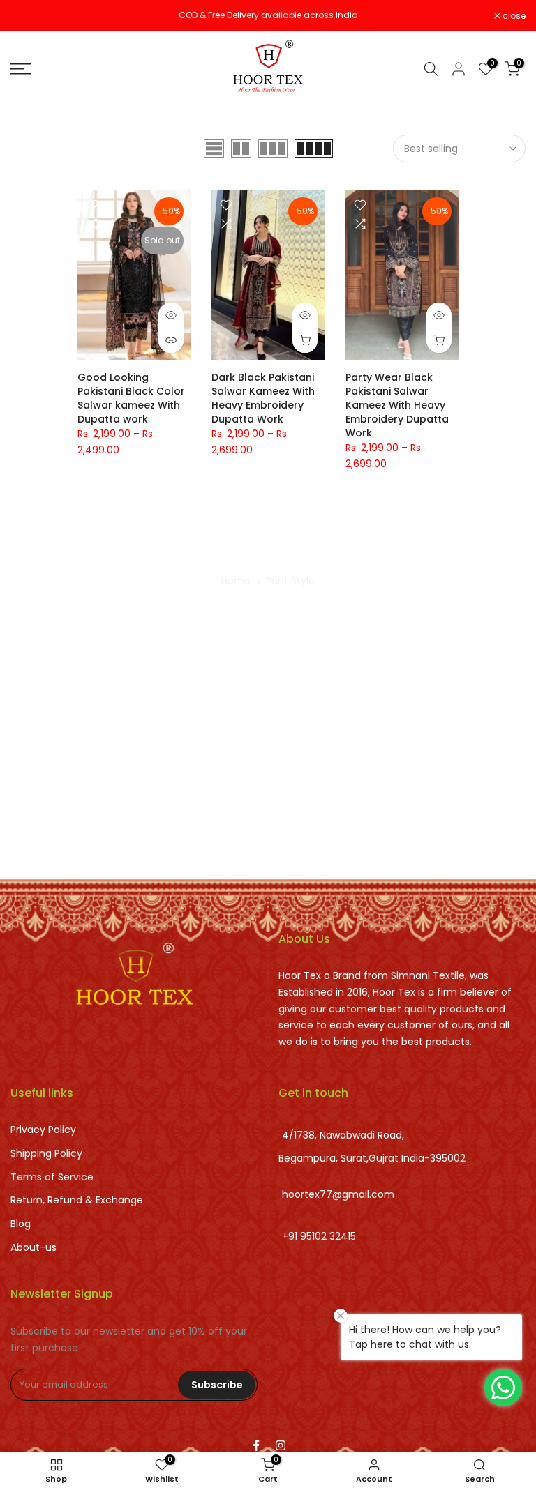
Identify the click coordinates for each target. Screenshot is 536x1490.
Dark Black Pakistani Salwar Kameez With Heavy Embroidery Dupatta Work (263, 398)
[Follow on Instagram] (280, 1445)
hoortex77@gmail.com (338, 1194)
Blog (20, 1224)
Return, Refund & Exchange (76, 1200)
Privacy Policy (43, 1129)
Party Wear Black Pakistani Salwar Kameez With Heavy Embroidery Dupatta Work (397, 405)
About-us (33, 1247)
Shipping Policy (46, 1153)
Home (236, 581)
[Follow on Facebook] (256, 1445)
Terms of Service (52, 1177)
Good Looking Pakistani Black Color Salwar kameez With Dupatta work (131, 398)
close (29, 16)
